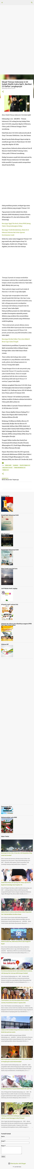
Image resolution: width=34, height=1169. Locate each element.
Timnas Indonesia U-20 (19, 467)
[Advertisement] (17, 17)
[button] (3, 92)
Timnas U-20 (5, 469)
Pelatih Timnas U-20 (25, 465)
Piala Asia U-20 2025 (7, 467)
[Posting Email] (3, 463)
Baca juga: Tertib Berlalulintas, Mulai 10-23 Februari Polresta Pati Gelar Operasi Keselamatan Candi (15, 232)
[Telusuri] (32, 2)
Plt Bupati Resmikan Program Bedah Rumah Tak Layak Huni (16, 1088)
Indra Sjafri (8, 465)
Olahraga (15, 465)
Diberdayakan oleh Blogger (18, 1163)
